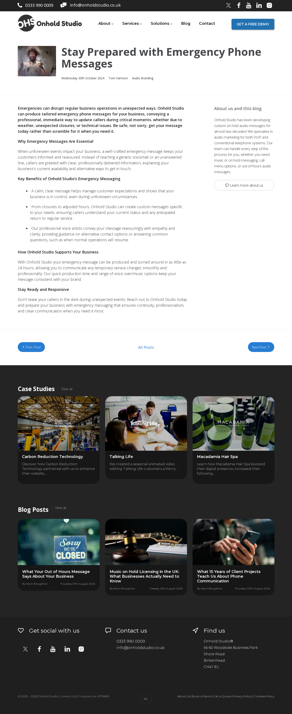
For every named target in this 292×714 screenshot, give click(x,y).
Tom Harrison (118, 78)
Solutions (160, 23)
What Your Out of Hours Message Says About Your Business (56, 574)
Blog (185, 23)
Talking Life (121, 456)
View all (66, 389)
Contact (207, 23)
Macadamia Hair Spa (217, 456)
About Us (183, 696)
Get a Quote (222, 696)
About (104, 23)
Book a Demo (202, 696)
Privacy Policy (242, 696)
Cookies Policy (264, 696)
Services (130, 23)
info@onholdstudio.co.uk (95, 5)
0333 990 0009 (39, 5)
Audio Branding (142, 78)
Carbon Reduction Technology (52, 456)
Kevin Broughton (37, 583)
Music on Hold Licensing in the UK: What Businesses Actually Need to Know (144, 576)
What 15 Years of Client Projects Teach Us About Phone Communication (229, 576)
